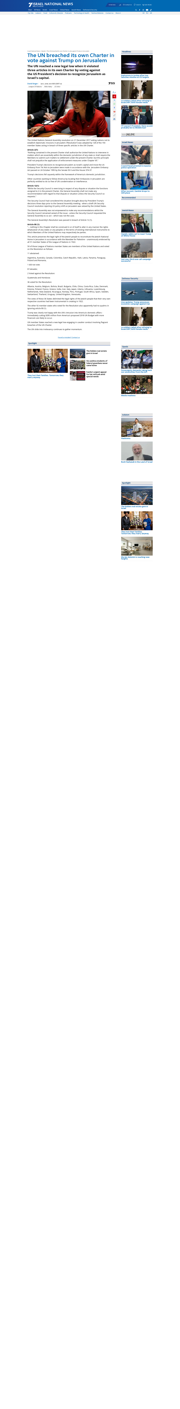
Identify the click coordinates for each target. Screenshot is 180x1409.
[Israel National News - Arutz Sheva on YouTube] (147, 10)
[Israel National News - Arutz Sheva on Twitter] (136, 10)
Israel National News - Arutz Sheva (45, 6)
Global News (64, 10)
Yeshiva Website (97, 13)
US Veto (57, 86)
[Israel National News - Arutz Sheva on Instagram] (143, 10)
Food (45, 13)
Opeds (43, 51)
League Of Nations (35, 86)
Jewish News (76, 10)
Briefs (45, 10)
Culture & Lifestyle (56, 13)
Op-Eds (30, 13)
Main (30, 10)
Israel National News (33, 51)
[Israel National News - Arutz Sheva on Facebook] (139, 10)
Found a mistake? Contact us (69, 337)
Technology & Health (81, 13)
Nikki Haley (48, 86)
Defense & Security (90, 10)
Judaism (38, 13)
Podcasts (68, 13)
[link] (47, 364)
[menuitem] (30, 10)
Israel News (53, 10)
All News (37, 10)
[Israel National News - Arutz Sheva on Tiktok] (151, 10)
